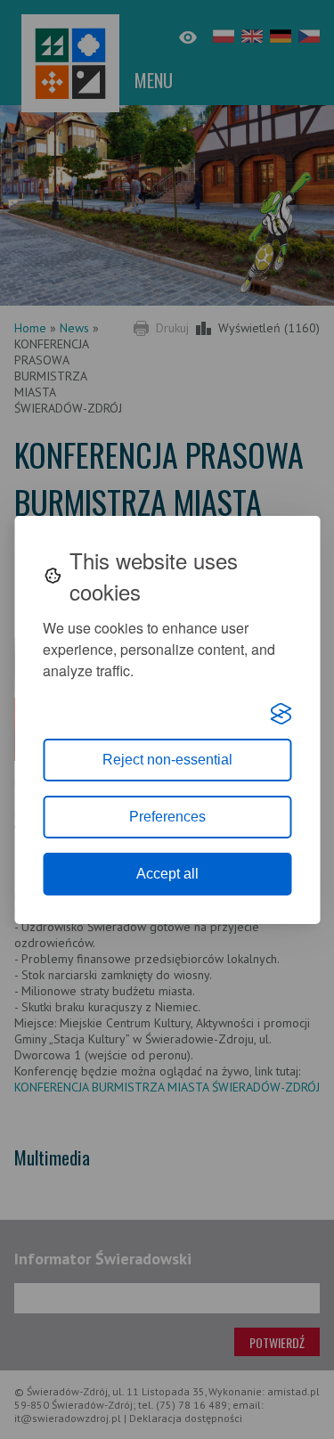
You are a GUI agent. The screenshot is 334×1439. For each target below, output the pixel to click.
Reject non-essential (167, 759)
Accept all (167, 873)
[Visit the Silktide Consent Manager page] (280, 713)
